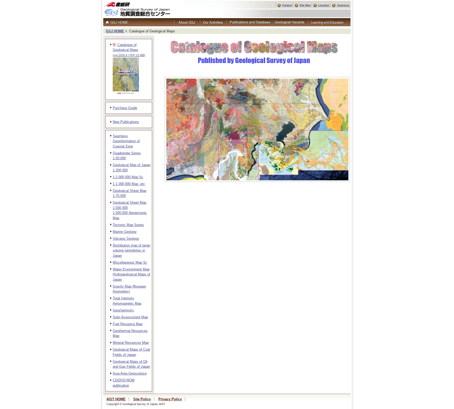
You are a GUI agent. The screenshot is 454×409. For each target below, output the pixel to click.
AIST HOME (116, 399)
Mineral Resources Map (131, 343)
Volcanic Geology (126, 239)
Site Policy (142, 399)
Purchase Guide (125, 108)
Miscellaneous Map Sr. (130, 262)
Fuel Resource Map (127, 324)
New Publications (126, 122)
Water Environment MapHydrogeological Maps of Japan (131, 274)
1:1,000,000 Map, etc (129, 184)
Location (323, 5)
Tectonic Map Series (128, 225)
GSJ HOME (115, 31)
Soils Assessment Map (130, 317)
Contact (287, 5)
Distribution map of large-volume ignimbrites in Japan (132, 250)
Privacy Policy (170, 399)
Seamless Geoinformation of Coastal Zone (126, 141)
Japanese (343, 5)
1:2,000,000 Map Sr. (128, 177)
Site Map (305, 5)
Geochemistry (123, 310)
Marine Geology (125, 232)
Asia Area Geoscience (130, 373)
